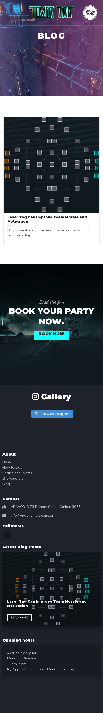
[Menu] (8, 12)
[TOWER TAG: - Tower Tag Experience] (51, 12)
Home (7, 462)
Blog (6, 484)
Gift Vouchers (12, 478)
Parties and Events (17, 473)
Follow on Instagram (54, 414)
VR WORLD (20, 506)
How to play (12, 467)
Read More (19, 617)
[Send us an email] (7, 535)
